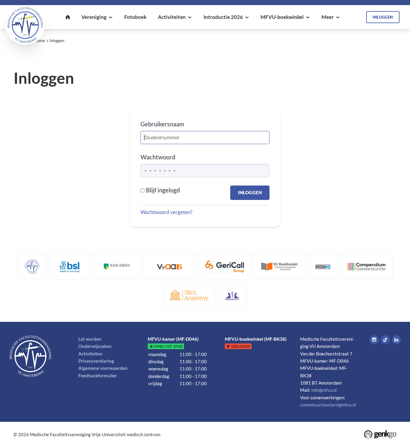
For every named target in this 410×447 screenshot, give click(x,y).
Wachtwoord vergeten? (166, 212)
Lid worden (89, 339)
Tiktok (385, 339)
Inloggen (57, 40)
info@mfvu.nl (324, 390)
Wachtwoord (157, 157)
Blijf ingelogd (163, 190)
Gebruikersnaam (162, 124)
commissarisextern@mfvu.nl (328, 404)
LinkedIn (396, 339)
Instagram (373, 339)
